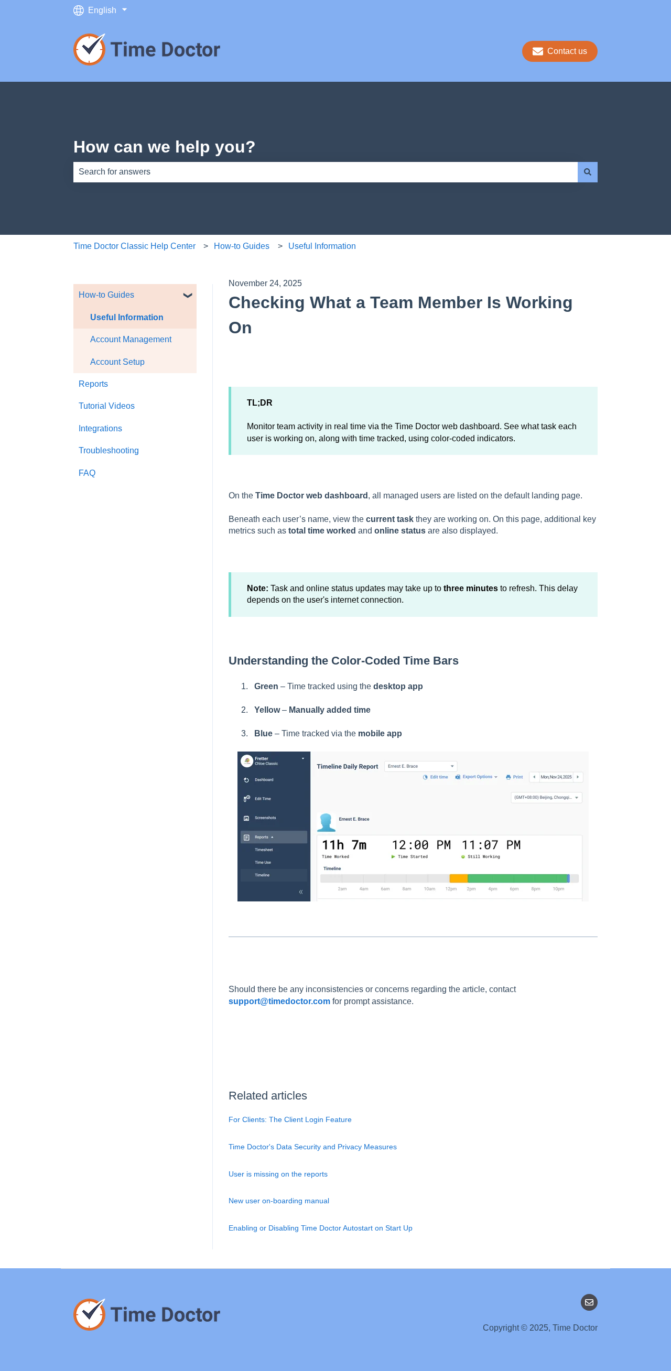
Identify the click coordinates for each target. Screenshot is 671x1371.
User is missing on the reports (278, 1174)
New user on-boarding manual (279, 1200)
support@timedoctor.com (279, 1001)
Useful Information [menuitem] (127, 317)
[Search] (588, 172)
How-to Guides (241, 246)
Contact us (567, 51)
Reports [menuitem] (93, 383)
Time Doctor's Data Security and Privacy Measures (313, 1146)
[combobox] (325, 172)
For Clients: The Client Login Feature (290, 1119)
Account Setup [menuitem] (117, 361)
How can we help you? (164, 146)
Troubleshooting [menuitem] (109, 450)
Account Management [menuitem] (130, 339)
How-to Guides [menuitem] (106, 294)
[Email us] (589, 1302)
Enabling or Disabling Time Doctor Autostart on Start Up (321, 1228)
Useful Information (322, 246)
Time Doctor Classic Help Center (134, 246)
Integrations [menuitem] (100, 428)
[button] (188, 296)
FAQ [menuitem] (87, 473)
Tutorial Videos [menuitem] (107, 405)
